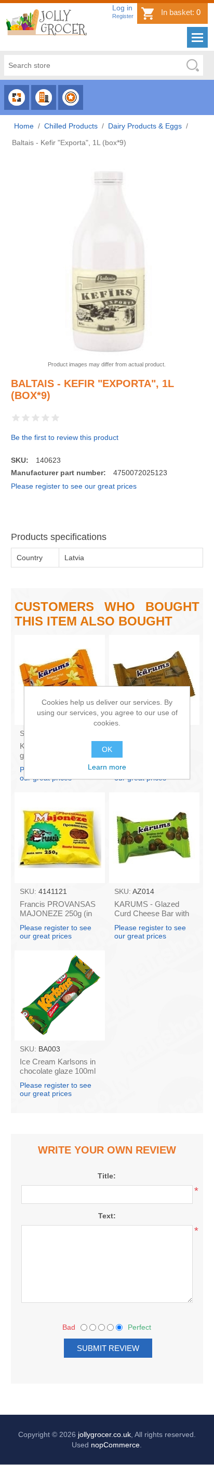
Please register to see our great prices (74, 486)
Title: (107, 1176)
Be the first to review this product (64, 437)
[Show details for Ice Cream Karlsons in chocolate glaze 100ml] (60, 995)
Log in (122, 8)
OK (107, 749)
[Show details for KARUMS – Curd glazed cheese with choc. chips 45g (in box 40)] (154, 680)
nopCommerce (115, 1445)
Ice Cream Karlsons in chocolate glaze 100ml (58, 1066)
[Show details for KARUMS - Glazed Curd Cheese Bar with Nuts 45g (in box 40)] (154, 837)
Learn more (107, 767)
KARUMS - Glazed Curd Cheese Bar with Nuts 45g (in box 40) (151, 913)
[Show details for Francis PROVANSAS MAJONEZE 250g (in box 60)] (60, 837)
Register (122, 16)
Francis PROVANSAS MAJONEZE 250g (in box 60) (58, 913)
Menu (197, 37)
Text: (107, 1216)
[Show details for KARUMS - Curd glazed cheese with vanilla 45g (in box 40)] (60, 680)
